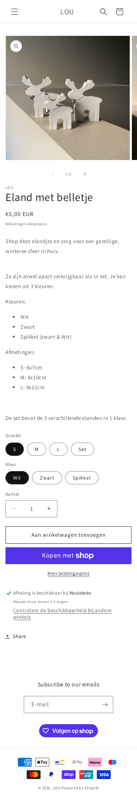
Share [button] (19, 636)
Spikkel (82, 477)
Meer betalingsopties (68, 573)
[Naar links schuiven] (53, 174)
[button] (15, 12)
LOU (57, 787)
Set (83, 449)
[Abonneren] (105, 704)
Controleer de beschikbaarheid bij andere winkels (62, 613)
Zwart (47, 477)
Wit (17, 477)
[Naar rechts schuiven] (85, 174)
